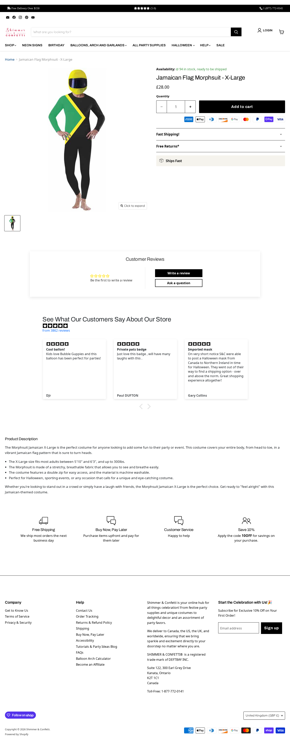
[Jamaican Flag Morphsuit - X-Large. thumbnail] (12, 223)
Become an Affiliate (90, 664)
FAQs (79, 652)
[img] (147, 325)
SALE (220, 45)
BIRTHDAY (56, 45)
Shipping (82, 628)
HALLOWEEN (182, 45)
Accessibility (85, 640)
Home (10, 59)
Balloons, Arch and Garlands (97, 45)
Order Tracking (87, 616)
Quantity (162, 96)
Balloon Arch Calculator (93, 658)
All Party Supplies (149, 45)
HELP (204, 45)
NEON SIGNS (32, 45)
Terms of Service (17, 616)
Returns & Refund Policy (94, 622)
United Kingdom (262, 715)
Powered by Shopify (16, 734)
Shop (10, 45)
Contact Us (84, 610)
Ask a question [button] (178, 283)
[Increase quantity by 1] (190, 106)
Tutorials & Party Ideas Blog (96, 646)
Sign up (271, 628)
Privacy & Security (18, 622)
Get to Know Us (16, 610)
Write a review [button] (178, 273)
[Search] (236, 32)
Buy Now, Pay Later (90, 634)
